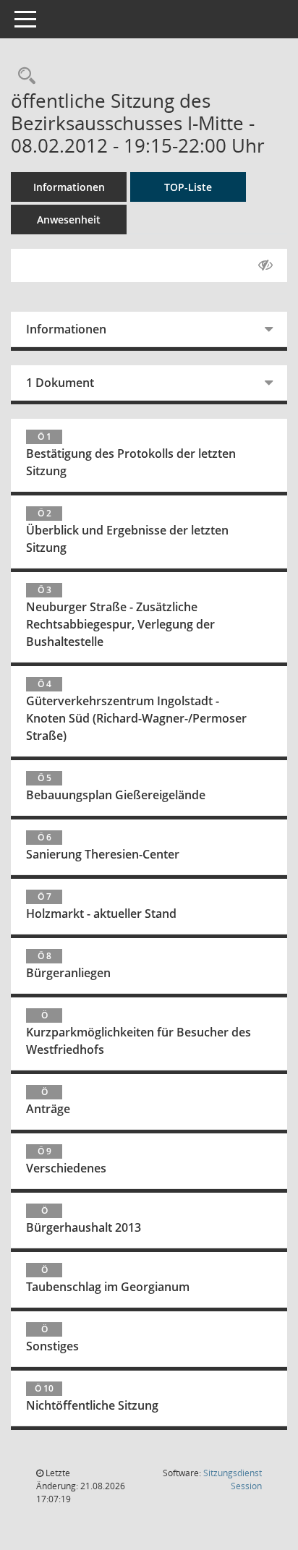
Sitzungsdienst (232, 1479)
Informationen (69, 187)
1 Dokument (60, 383)
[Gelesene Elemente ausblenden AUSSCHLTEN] (265, 265)
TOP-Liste (188, 187)
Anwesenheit (69, 219)
